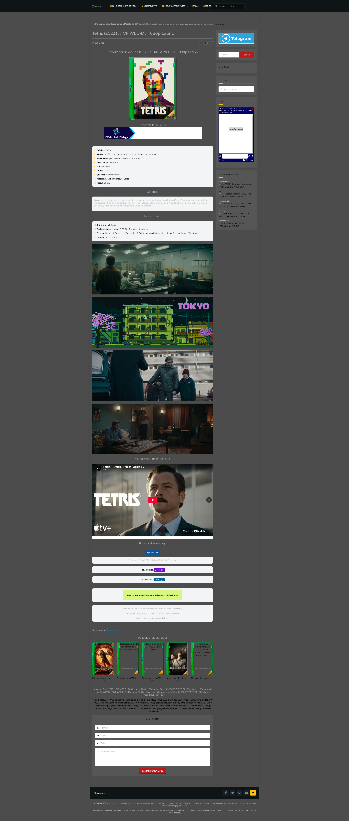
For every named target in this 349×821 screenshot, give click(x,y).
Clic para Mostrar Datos (118, 179)
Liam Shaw (166, 233)
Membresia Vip (150, 6)
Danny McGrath (112, 233)
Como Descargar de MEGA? (124, 6)
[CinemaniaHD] (96, 3)
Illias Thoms (126, 233)
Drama (108, 237)
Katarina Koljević (152, 233)
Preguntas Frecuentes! (174, 6)
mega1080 (224, 67)
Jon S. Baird (138, 233)
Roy (220, 191)
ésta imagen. (219, 24)
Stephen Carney (180, 233)
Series (208, 6)
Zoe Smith (193, 233)
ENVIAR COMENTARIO (152, 771)
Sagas (195, 6)
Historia (115, 237)
